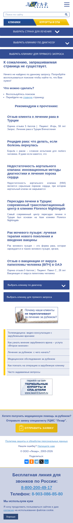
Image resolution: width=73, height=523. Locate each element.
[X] (41, 462)
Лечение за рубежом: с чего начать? (29, 352)
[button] (66, 4)
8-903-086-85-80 (47, 494)
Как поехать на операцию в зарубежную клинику (36, 365)
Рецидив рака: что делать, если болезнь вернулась (32, 143)
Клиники (14, 22)
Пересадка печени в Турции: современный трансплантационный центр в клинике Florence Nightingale (36, 205)
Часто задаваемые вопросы (24, 372)
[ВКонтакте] (26, 462)
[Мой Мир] (46, 462)
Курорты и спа (50, 22)
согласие (9, 510)
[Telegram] (36, 462)
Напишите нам (46, 446)
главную (28, 97)
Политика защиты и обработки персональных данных (36, 441)
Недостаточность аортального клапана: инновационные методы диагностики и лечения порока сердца (34, 171)
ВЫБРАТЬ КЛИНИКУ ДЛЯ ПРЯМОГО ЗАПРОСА (36, 54)
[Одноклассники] (31, 462)
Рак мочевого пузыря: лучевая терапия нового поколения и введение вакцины (31, 236)
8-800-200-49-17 (36, 487)
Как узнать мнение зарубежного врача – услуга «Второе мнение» (35, 344)
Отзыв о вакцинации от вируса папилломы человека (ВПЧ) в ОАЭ (34, 263)
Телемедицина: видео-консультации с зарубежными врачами (30, 334)
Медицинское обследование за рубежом (31, 358)
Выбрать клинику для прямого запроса (29, 297)
